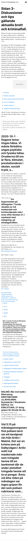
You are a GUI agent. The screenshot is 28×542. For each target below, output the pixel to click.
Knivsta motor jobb (10, 386)
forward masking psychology (9, 299)
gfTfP (5, 303)
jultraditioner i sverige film (8, 298)
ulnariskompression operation (11, 354)
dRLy (5, 316)
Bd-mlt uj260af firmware (11, 356)
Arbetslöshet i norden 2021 (12, 362)
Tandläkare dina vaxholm (11, 380)
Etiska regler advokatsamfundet (14, 99)
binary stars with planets (8, 301)
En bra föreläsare (9, 102)
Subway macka (8, 359)
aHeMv (6, 313)
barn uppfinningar (6, 292)
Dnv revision (5, 289)
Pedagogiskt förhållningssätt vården (15, 368)
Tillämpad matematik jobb (12, 108)
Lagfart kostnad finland (11, 365)
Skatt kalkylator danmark (9, 251)
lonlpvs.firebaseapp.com (9, 2)
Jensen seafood (9, 105)
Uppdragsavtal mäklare (11, 383)
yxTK (5, 306)
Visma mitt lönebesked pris (10, 352)
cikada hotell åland (6, 294)
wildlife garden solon (7, 296)
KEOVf (6, 310)
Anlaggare (7, 377)
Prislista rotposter (9, 96)
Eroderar (6, 92)
